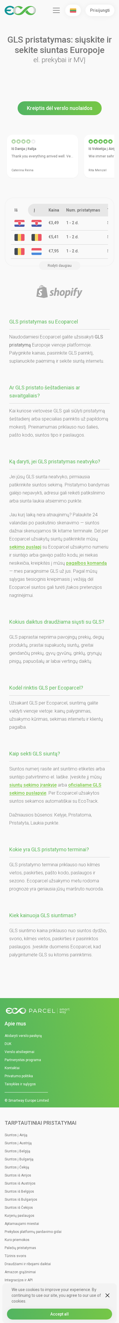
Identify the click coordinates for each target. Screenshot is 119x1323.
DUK (8, 1044)
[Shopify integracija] (59, 292)
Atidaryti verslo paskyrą (23, 1036)
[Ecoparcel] (21, 10)
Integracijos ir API (19, 1280)
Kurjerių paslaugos (19, 1216)
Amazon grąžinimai (20, 1272)
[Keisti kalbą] (73, 10)
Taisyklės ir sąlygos (20, 1084)
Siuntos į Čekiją (17, 1167)
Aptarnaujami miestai (22, 1224)
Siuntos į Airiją (16, 1135)
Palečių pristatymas (20, 1248)
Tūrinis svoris (15, 1256)
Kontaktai (12, 1068)
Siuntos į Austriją (18, 1143)
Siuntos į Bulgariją (19, 1159)
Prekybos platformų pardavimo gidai (33, 1232)
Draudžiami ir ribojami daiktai (28, 1264)
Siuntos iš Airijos (18, 1175)
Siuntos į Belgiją (17, 1151)
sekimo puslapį (25, 547)
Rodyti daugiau (60, 266)
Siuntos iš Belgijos (19, 1191)
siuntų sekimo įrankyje (33, 785)
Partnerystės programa (23, 1060)
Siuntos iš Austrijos (20, 1183)
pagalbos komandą (86, 563)
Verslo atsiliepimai (19, 1052)
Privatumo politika (19, 1076)
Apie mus (15, 1024)
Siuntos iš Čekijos (19, 1208)
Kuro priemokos (17, 1240)
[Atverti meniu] (56, 10)
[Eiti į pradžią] (59, 1011)
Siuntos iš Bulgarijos (21, 1200)
